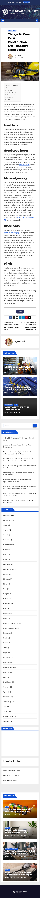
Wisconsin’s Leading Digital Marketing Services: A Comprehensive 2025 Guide (20, 853)
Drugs (5, 559)
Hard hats (9, 90)
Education (6, 564)
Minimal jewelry (11, 95)
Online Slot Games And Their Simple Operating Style (17, 811)
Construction (12, 30)
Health (5, 613)
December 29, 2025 (13, 856)
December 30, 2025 (13, 835)
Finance (6, 579)
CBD (5, 535)
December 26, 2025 (13, 877)
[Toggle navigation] (19, 20)
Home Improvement (10, 628)
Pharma (6, 677)
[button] (34, 20)
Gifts (4, 608)
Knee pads (10, 97)
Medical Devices (9, 667)
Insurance (6, 633)
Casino (5, 530)
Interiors (6, 638)
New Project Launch (10, 780)
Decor (5, 554)
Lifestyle (6, 657)
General (6, 603)
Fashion (6, 574)
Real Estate (7, 682)
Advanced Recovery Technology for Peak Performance (16, 832)
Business (6, 520)
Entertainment (8, 569)
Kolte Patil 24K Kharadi (11, 775)
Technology (7, 702)
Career (5, 525)
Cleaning (6, 540)
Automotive (7, 515)
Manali (19, 55)
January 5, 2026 (12, 814)
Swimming (7, 697)
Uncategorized (8, 716)
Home (5, 618)
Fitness (5, 584)
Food (5, 589)
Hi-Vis (8, 99)
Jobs (5, 648)
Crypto (5, 549)
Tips (4, 706)
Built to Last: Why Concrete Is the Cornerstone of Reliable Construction (19, 369)
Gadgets (6, 594)
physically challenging (11, 233)
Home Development (10, 623)
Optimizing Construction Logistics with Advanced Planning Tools (17, 389)
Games (5, 598)
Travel (5, 711)
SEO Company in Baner (11, 770)
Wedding (6, 721)
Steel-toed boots (11, 92)
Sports (5, 692)
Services (6, 687)
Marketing (6, 662)
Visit (20, 312)
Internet (5, 643)
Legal (15, 404)
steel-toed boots (24, 165)
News (5, 672)
